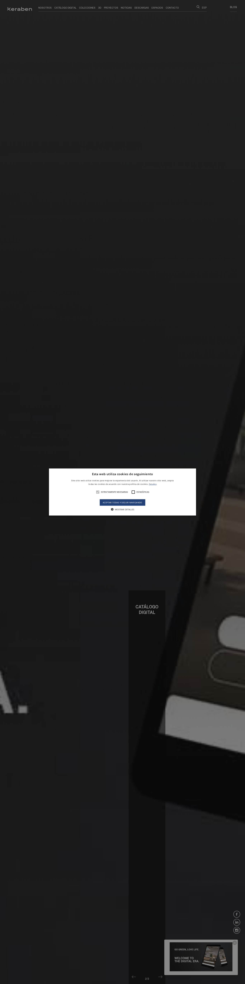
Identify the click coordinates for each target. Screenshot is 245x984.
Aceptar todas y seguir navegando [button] (122, 502)
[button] (122, 492)
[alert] (122, 492)
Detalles (153, 484)
